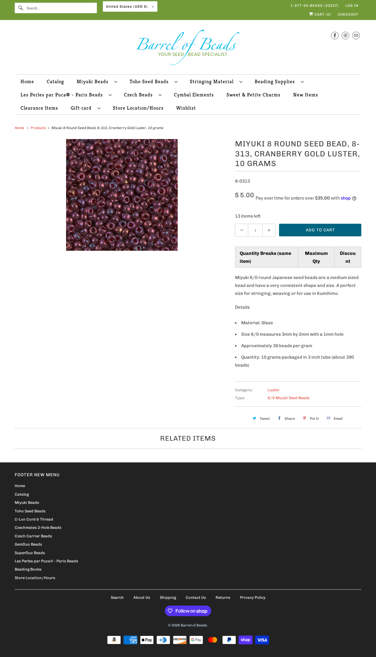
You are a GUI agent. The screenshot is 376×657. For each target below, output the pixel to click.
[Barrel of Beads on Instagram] (345, 35)
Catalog (55, 81)
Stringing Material (213, 81)
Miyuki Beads (94, 81)
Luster (273, 390)
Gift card (83, 108)
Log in (351, 6)
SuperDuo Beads (30, 553)
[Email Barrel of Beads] (356, 35)
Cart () (322, 14)
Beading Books (28, 569)
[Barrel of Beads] (188, 48)
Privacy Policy (253, 597)
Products (39, 128)
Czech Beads (140, 94)
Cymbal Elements (194, 94)
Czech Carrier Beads (33, 536)
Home (27, 81)
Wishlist (186, 108)
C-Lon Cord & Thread (34, 519)
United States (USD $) (127, 6)
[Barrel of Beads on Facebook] (335, 35)
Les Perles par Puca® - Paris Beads (63, 94)
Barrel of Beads (194, 625)
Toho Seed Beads (151, 81)
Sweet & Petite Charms (253, 94)
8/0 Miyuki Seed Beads (289, 398)
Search (117, 597)
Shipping (168, 597)
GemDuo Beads (28, 544)
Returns (223, 597)
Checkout (348, 14)
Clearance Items (39, 108)
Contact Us (196, 597)
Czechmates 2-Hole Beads (38, 527)
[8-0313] (122, 195)
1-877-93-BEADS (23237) (315, 6)
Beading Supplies (276, 81)
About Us (141, 597)
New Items (305, 94)
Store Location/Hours (138, 108)
